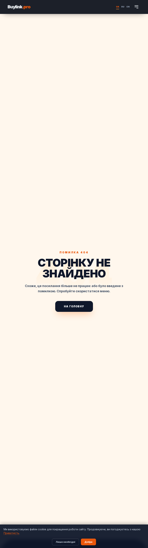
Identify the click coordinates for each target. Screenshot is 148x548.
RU (122, 6)
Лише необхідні (65, 541)
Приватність (11, 533)
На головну (74, 306)
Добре (88, 541)
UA (117, 6)
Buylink (19, 6)
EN (128, 6)
